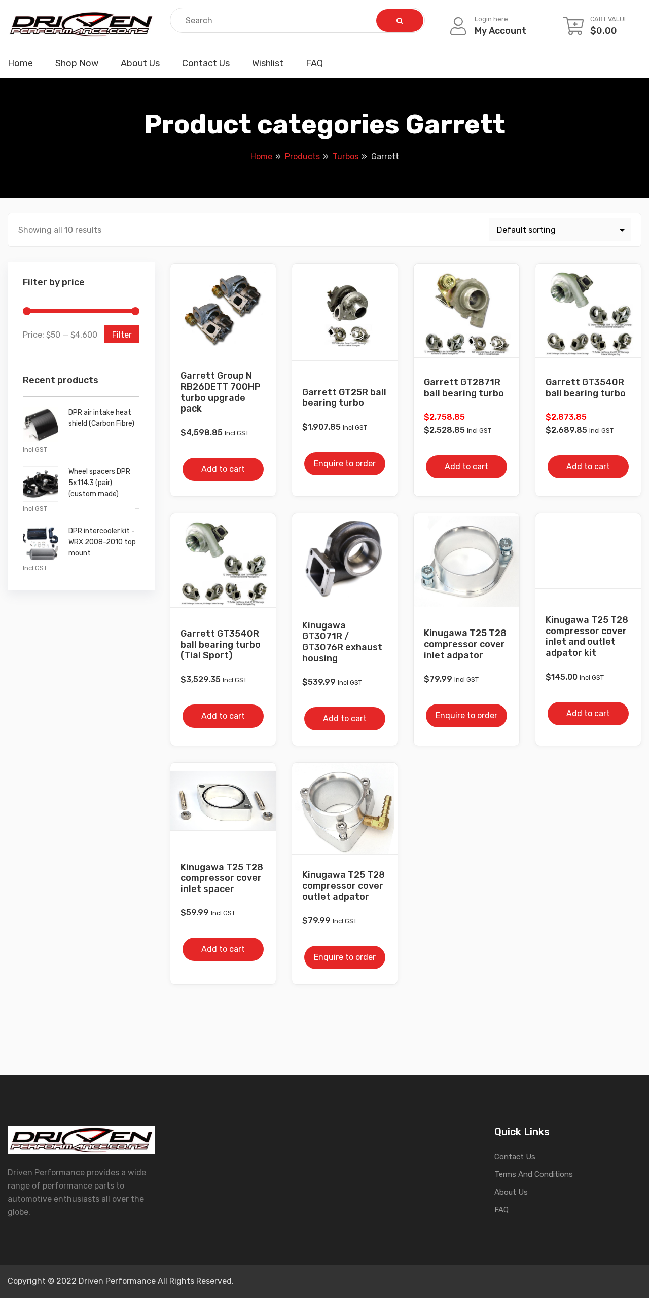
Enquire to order (345, 463)
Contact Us (206, 63)
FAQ (314, 63)
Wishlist (267, 63)
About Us (140, 63)
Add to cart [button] (223, 469)
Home (20, 63)
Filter (122, 335)
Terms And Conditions (533, 1174)
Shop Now (76, 63)
